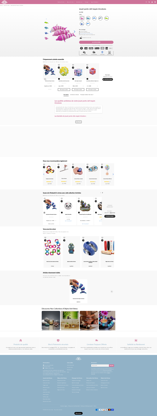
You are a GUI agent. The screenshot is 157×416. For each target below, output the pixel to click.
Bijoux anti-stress (70, 2)
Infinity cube (45, 396)
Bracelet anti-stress (61, 380)
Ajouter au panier (108, 79)
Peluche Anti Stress (47, 401)
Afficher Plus (78, 121)
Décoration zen (79, 2)
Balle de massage (75, 382)
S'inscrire (111, 365)
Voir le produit (68, 220)
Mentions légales (63, 406)
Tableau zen (88, 380)
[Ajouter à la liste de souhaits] (44, 164)
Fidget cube (45, 385)
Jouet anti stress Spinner (93, 178)
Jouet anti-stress (7, 5)
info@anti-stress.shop (49, 368)
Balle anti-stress (46, 380)
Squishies (45, 389)
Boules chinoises (104, 385)
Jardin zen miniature (90, 387)
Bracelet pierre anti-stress (62, 385)
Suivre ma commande (48, 365)
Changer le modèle (64, 89)
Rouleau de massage (76, 389)
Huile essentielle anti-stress (77, 385)
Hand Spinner (46, 394)
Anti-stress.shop (49, 409)
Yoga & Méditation (94, 2)
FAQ (68, 372)
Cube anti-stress (46, 382)
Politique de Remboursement (87, 406)
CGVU (95, 406)
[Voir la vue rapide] (44, 167)
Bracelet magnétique (61, 382)
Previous (50, 31)
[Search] (149, 2)
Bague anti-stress (61, 389)
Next (74, 31)
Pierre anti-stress (61, 387)
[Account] (152, 2)
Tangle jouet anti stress (49, 178)
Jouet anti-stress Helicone (107, 178)
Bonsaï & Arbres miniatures (92, 389)
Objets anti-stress (61, 2)
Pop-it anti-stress (46, 399)
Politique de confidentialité (107, 370)
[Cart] (155, 2)
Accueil (1, 5)
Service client (70, 367)
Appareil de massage (76, 380)
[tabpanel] (46, 38)
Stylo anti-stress (64, 178)
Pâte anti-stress (46, 387)
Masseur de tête (75, 387)
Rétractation (78, 413)
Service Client (47, 366)
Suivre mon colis (70, 365)
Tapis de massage (75, 392)
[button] (45, 291)
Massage (86, 2)
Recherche (69, 369)
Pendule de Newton (90, 382)
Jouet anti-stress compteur (78, 178)
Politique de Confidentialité (74, 406)
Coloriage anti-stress (105, 382)
